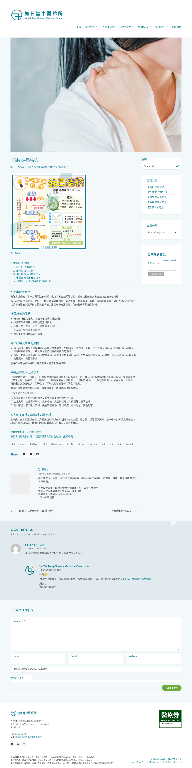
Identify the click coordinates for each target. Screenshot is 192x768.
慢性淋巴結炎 (56, 444)
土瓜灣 (44, 444)
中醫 (13, 444)
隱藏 (27, 263)
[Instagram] (18, 744)
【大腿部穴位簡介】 (157, 191)
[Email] (24, 454)
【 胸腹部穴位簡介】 (158, 202)
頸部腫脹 (129, 444)
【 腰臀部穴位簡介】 (158, 197)
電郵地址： (153, 263)
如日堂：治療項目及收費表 (137, 579)
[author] (20, 484)
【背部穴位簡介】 (156, 207)
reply (42, 545)
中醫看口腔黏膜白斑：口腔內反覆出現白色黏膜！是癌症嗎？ (42, 436)
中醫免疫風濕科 (39, 167)
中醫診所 (33, 444)
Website (133, 656)
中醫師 (22, 444)
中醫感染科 (62, 167)
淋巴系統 (70, 444)
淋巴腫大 (93, 444)
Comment (19, 621)
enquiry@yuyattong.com (29, 736)
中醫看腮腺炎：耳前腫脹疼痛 (26, 431)
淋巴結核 (82, 444)
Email (75, 656)
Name (17, 656)
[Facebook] (30, 454)
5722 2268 (20, 733)
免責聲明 (15, 757)
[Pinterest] (37, 454)
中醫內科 (52, 167)
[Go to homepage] (36, 15)
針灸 (120, 444)
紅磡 (111, 444)
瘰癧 (103, 444)
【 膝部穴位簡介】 (156, 186)
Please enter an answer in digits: (30, 669)
